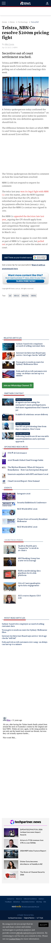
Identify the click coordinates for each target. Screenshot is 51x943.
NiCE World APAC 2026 (27, 509)
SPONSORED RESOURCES (16, 446)
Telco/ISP (35, 22)
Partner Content (14, 393)
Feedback (8, 902)
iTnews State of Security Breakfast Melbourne (32, 520)
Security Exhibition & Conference (31, 503)
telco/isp (25, 296)
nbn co (16, 296)
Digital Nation (29, 918)
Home (4, 22)
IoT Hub (40, 918)
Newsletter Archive (28, 902)
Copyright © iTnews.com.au (11, 288)
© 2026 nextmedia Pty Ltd (30, 907)
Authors (41, 899)
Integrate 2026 (23, 494)
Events (8, 487)
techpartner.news (15, 918)
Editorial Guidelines (30, 899)
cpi (10, 296)
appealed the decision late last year (23, 218)
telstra (33, 296)
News (12, 22)
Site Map (39, 902)
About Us (19, 899)
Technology (23, 22)
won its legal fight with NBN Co (25, 193)
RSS (45, 902)
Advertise (16, 902)
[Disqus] (25, 682)
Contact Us (10, 899)
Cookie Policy (15, 939)
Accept (43, 925)
